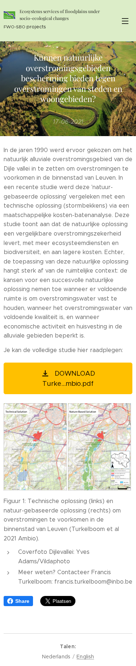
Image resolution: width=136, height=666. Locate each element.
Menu (125, 20)
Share (22, 601)
